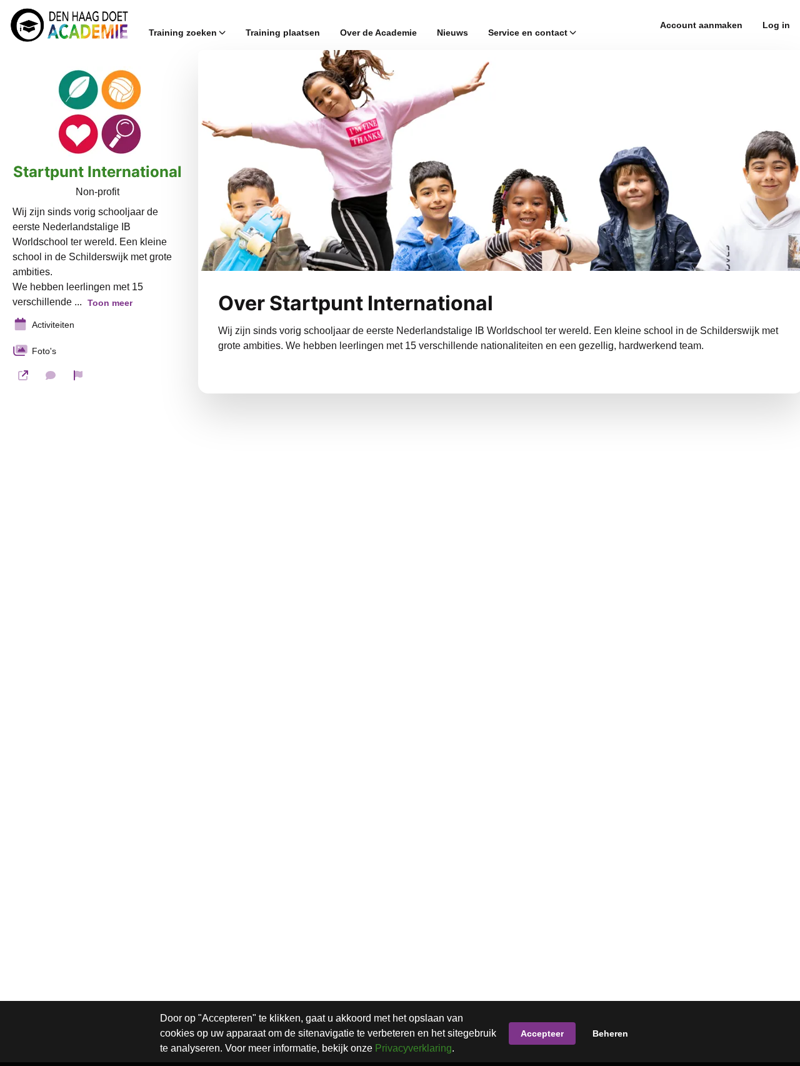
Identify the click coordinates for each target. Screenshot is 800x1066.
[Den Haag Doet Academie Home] (69, 25)
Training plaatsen (283, 33)
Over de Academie (378, 33)
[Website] (23, 375)
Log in (776, 25)
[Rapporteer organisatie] (78, 375)
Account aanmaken (701, 25)
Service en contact (528, 32)
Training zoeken (183, 32)
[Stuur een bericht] (50, 375)
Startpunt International (97, 172)
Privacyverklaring (413, 1048)
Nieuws (452, 33)
